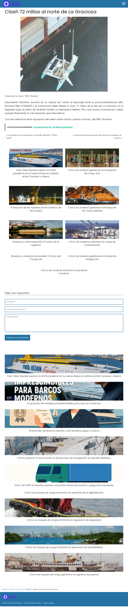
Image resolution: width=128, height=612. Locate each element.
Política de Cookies (32, 603)
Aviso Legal (49, 603)
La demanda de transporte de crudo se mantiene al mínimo (97, 136)
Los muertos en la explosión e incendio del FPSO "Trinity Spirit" (32, 136)
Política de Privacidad (12, 603)
